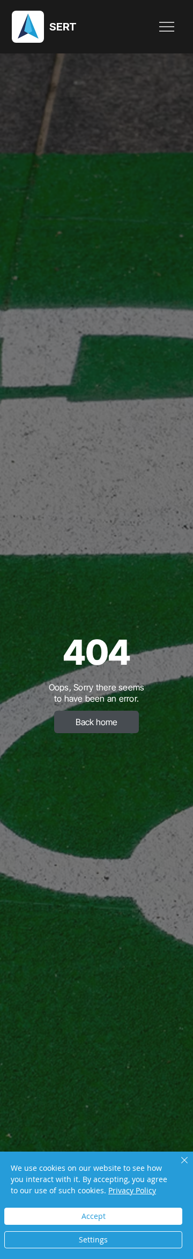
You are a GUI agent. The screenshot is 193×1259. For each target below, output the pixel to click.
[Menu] (167, 26)
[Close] (178, 1166)
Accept (93, 1216)
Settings (93, 1239)
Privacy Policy (132, 1190)
